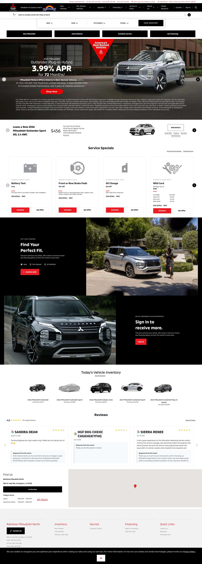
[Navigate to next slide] (200, 79)
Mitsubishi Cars (165, 534)
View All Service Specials (174, 151)
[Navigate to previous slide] (1, 79)
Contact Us (17, 531)
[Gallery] (101, 79)
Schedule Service (188, 151)
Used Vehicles (59, 531)
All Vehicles (51, 264)
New (25, 264)
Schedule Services (96, 528)
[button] (135, 486)
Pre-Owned (36, 264)
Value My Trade (130, 531)
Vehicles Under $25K (61, 534)
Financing (131, 524)
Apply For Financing (131, 528)
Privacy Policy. (189, 551)
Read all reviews (190, 420)
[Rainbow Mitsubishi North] (25, 7)
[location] (132, 1)
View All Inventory (100, 375)
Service (94, 524)
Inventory (61, 524)
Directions (163, 531)
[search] (196, 7)
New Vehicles (59, 528)
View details (176, 127)
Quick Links (167, 524)
